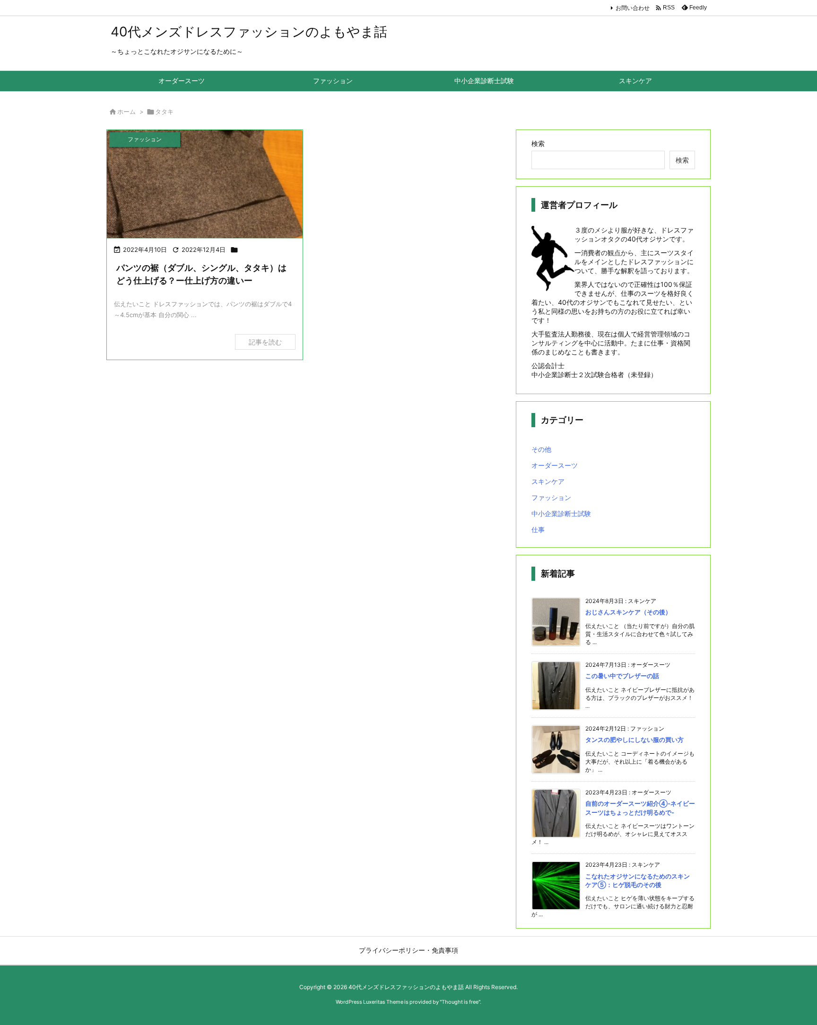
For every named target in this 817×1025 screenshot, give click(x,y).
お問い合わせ (633, 7)
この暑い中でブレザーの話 (622, 676)
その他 (541, 449)
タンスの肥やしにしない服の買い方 (634, 739)
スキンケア (548, 481)
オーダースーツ (554, 465)
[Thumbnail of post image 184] (205, 185)
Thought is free (460, 1002)
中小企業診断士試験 (561, 513)
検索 (538, 143)
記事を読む (265, 342)
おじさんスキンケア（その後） (628, 612)
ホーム (126, 111)
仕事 (538, 529)
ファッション (551, 497)
